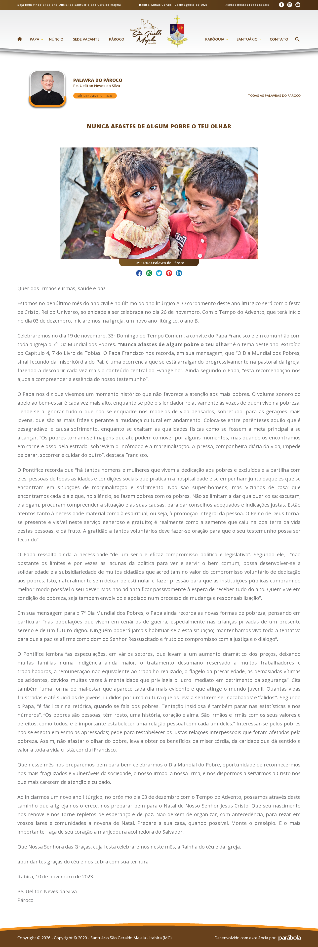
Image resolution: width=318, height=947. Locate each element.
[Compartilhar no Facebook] (139, 274)
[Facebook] (281, 5)
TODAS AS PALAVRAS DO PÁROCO (274, 95)
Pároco (116, 39)
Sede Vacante (86, 39)
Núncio (56, 39)
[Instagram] (289, 5)
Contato (279, 39)
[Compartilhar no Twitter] (159, 274)
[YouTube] (298, 5)
